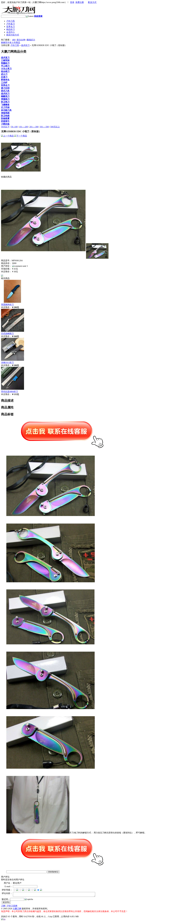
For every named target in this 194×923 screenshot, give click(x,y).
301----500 (44, 127)
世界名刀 (10, 26)
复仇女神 (21, 40)
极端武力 (31, 40)
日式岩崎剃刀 (7, 333)
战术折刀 (25, 45)
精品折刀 (10, 29)
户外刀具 (10, 21)
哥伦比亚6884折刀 (9, 391)
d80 (13, 40)
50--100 (14, 127)
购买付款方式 (12, 35)
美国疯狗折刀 (7, 304)
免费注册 (79, 2)
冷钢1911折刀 (7, 362)
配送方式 (92, 2)
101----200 (23, 127)
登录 (72, 2)
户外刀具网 (12, 906)
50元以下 (5, 127)
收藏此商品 (6, 177)
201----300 (33, 127)
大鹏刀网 (17, 908)
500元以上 (55, 127)
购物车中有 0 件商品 (10, 42)
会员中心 (10, 32)
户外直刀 (10, 24)
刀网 (3, 906)
